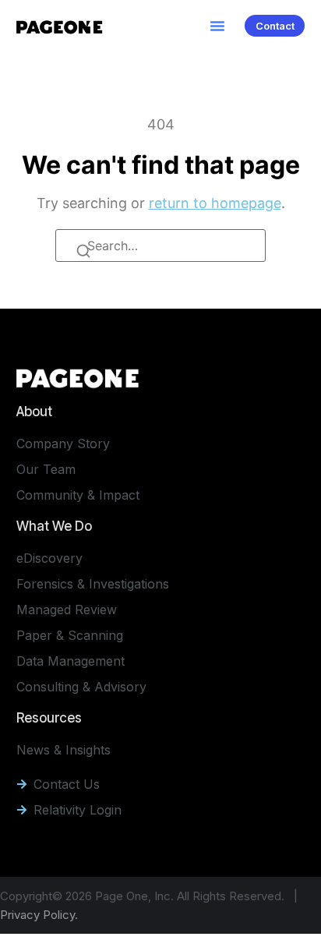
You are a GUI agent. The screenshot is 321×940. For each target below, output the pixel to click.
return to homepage (215, 203)
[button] (217, 25)
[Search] (85, 254)
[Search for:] (160, 245)
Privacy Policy (37, 914)
